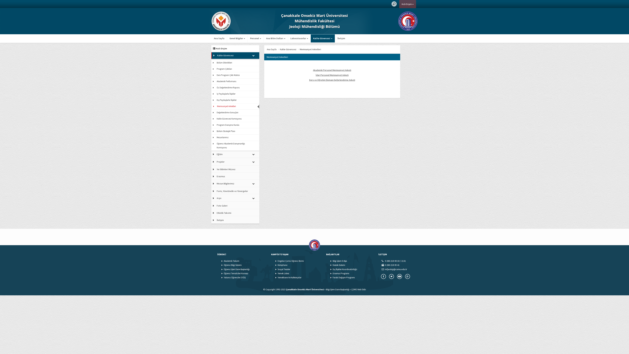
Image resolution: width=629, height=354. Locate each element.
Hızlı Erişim (407, 4)
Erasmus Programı (341, 273)
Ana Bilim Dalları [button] (275, 38)
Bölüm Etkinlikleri (224, 62)
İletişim (341, 38)
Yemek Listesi (283, 273)
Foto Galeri (222, 205)
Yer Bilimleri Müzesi (226, 169)
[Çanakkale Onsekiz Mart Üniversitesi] (408, 20)
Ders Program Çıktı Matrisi (228, 75)
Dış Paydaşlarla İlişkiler (227, 100)
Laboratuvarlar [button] (298, 38)
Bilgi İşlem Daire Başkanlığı (337, 289)
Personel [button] (254, 38)
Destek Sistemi (339, 265)
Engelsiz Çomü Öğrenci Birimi (291, 261)
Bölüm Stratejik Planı (226, 131)
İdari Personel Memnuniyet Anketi (332, 75)
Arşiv (219, 198)
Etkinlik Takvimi (224, 212)
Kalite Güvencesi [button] (322, 38)
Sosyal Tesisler (284, 269)
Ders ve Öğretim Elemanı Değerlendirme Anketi (332, 80)
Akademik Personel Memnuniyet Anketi (332, 70)
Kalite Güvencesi (225, 55)
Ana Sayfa (219, 38)
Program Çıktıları (224, 69)
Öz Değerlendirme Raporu (228, 87)
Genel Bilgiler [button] (236, 38)
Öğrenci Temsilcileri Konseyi (236, 273)
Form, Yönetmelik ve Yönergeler (232, 191)
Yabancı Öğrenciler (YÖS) (235, 277)
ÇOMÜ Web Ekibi (358, 289)
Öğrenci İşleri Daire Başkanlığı (237, 269)
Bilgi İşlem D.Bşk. (340, 261)
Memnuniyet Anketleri (226, 106)
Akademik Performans (226, 81)
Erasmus (221, 176)
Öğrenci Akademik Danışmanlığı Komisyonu (231, 145)
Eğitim (220, 154)
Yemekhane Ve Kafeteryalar (289, 277)
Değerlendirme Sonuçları (227, 112)
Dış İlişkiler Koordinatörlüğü (345, 269)
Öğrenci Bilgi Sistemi (233, 265)
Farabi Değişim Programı (344, 277)
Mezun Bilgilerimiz (225, 183)
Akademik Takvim (231, 261)
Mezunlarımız (223, 137)
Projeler (221, 161)
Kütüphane (282, 265)
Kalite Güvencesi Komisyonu (229, 118)
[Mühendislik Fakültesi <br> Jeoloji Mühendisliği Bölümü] (221, 20)
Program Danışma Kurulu (228, 125)
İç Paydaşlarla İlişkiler (226, 93)
